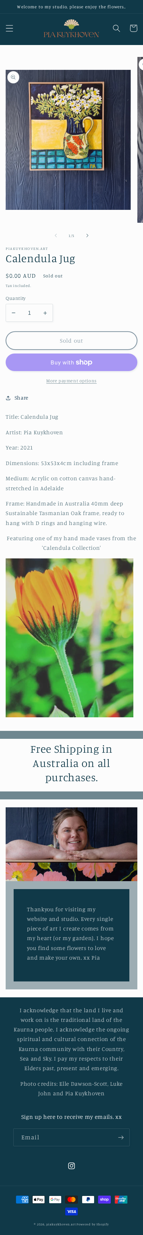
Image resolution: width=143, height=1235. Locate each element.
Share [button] (22, 397)
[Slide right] (87, 235)
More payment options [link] (71, 380)
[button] (9, 28)
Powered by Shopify (92, 1224)
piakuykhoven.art (61, 1224)
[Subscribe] (120, 1137)
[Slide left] (56, 235)
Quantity (16, 298)
